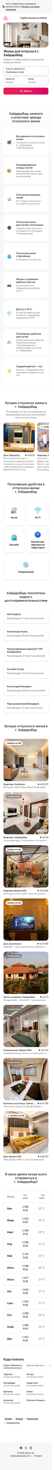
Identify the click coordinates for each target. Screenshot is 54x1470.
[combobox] (26, 72)
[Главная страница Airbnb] (5, 18)
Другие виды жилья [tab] (36, 1365)
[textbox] (15, 82)
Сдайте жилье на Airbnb (33, 17)
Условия (38, 1456)
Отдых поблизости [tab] (12, 1365)
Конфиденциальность (20, 1456)
